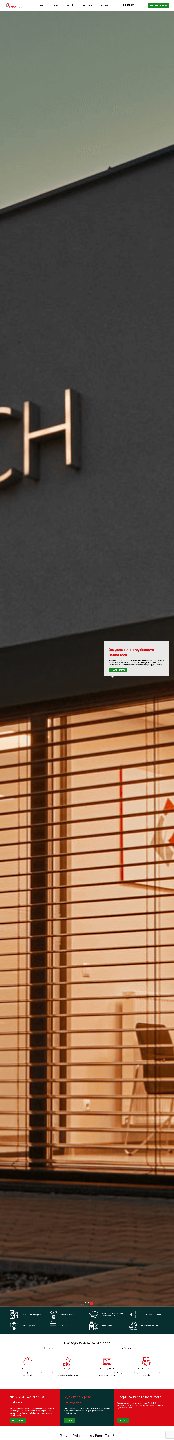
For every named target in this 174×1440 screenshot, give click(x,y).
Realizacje (88, 5)
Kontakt (105, 5)
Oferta (55, 5)
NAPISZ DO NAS (17, 1420)
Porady (70, 5)
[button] (82, 1303)
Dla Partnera (125, 1348)
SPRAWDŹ (69, 1420)
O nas (40, 5)
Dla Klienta (48, 1348)
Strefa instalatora (158, 5)
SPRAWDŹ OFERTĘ (117, 670)
